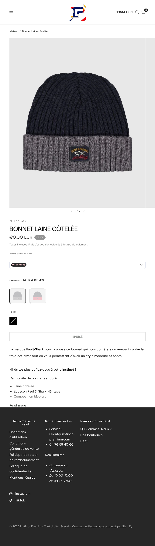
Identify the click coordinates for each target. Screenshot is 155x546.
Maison (13, 31)
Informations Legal (24, 423)
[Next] (84, 211)
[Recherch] (137, 12)
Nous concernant (95, 421)
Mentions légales (22, 477)
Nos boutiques (91, 435)
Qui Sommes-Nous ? (96, 429)
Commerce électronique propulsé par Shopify (102, 526)
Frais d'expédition (39, 244)
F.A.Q (83, 441)
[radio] (17, 296)
